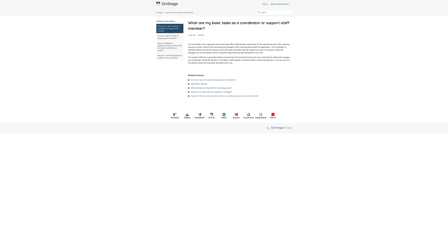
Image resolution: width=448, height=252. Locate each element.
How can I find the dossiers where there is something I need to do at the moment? (225, 96)
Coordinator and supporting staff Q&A (179, 12)
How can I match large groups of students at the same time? (170, 56)
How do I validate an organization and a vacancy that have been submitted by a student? (170, 46)
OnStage (159, 12)
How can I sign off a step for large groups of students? (168, 37)
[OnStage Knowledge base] (167, 4)
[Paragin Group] (279, 128)
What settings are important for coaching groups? (211, 88)
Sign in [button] (265, 4)
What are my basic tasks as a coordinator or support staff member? (169, 28)
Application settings (199, 84)
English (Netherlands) (280, 4)
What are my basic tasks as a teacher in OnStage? (211, 92)
